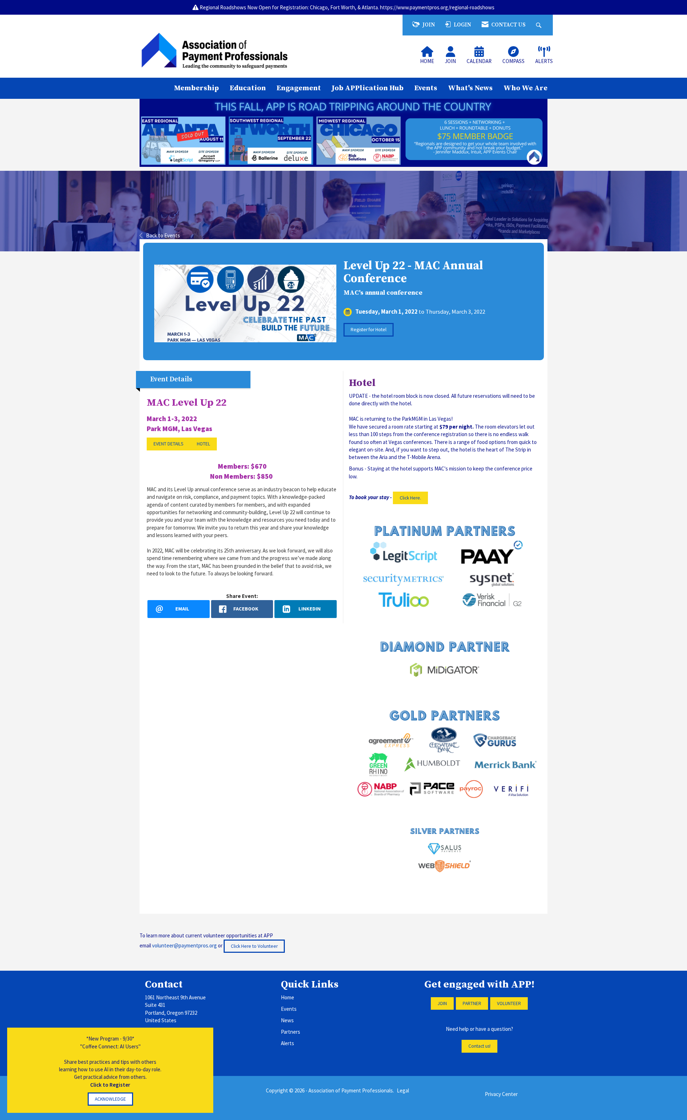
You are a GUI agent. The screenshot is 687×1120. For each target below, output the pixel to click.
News (287, 1020)
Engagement (299, 88)
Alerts (287, 1043)
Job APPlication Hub (368, 88)
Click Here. (410, 498)
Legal (403, 1090)
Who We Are (525, 88)
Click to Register (110, 1084)
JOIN (442, 1003)
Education (248, 88)
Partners (290, 1031)
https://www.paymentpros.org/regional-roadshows (437, 7)
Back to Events (163, 235)
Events (425, 88)
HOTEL (203, 444)
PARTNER (472, 1003)
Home (287, 997)
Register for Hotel (368, 330)
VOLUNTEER (509, 1003)
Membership (196, 88)
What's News (470, 88)
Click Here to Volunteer (254, 946)
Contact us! (479, 1046)
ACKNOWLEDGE (110, 1099)
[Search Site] (539, 25)
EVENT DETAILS (168, 444)
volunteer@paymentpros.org (184, 945)
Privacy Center (501, 1094)
